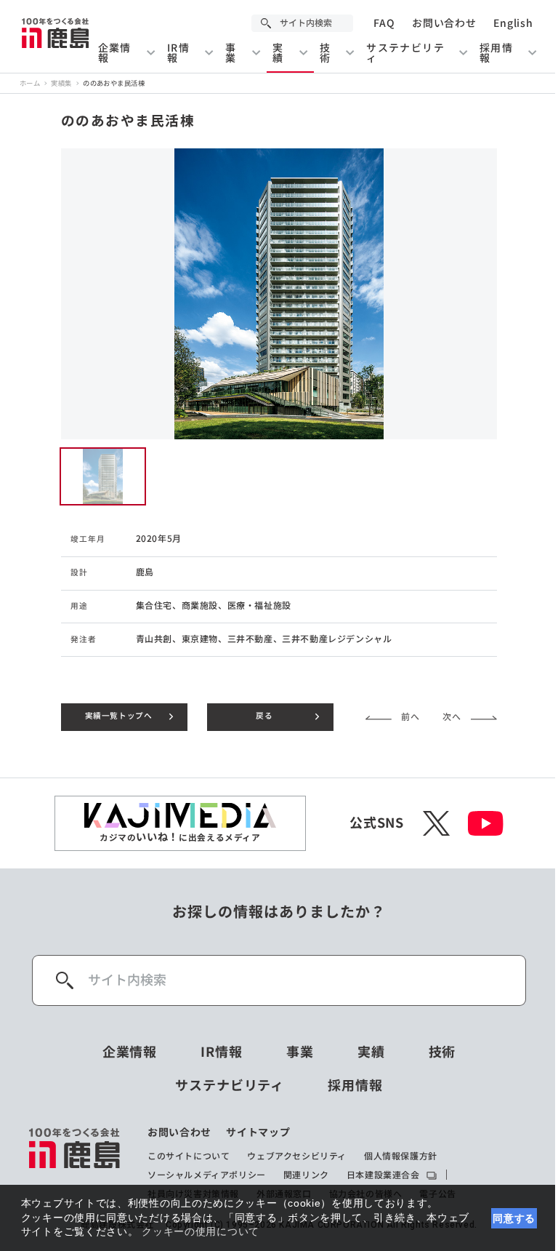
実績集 (61, 83)
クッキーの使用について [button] (200, 1231)
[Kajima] (56, 32)
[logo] (75, 1163)
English (513, 23)
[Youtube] (486, 823)
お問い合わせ (444, 23)
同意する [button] (514, 1218)
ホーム (30, 83)
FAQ (384, 23)
